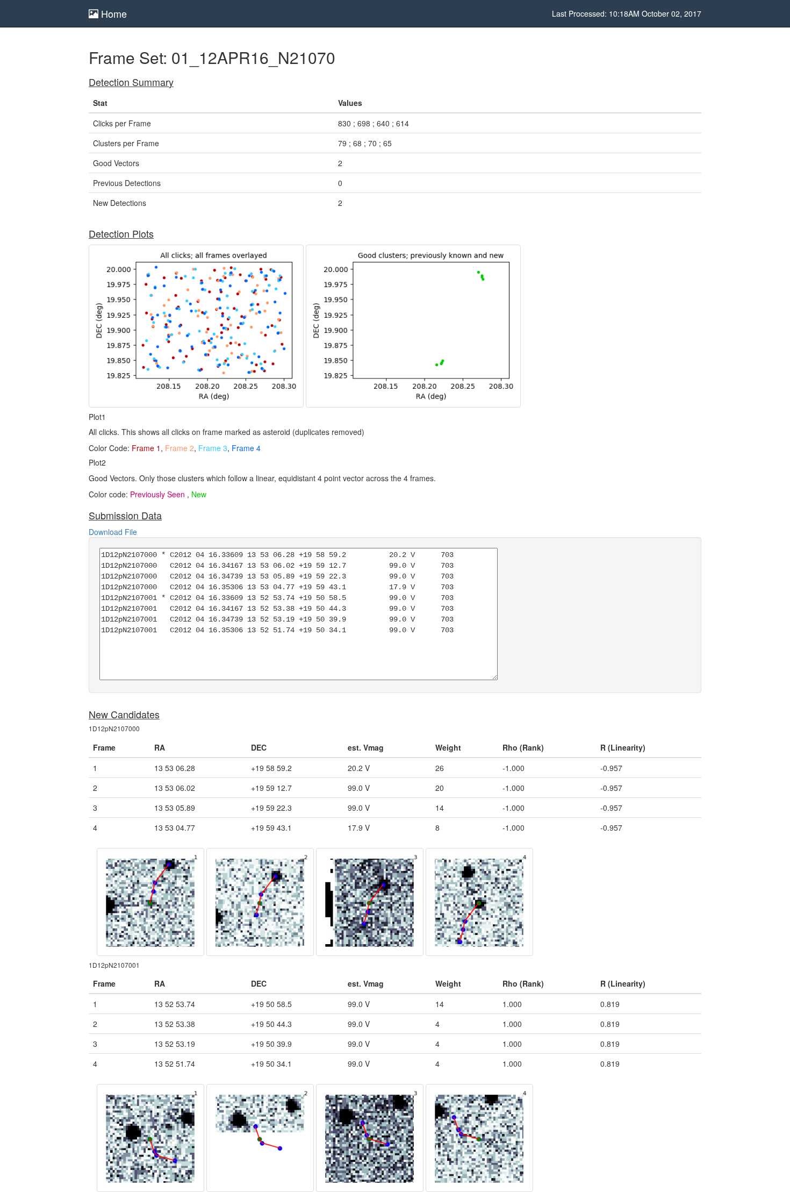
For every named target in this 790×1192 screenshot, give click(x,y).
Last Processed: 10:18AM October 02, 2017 (626, 13)
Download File (113, 531)
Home (112, 13)
